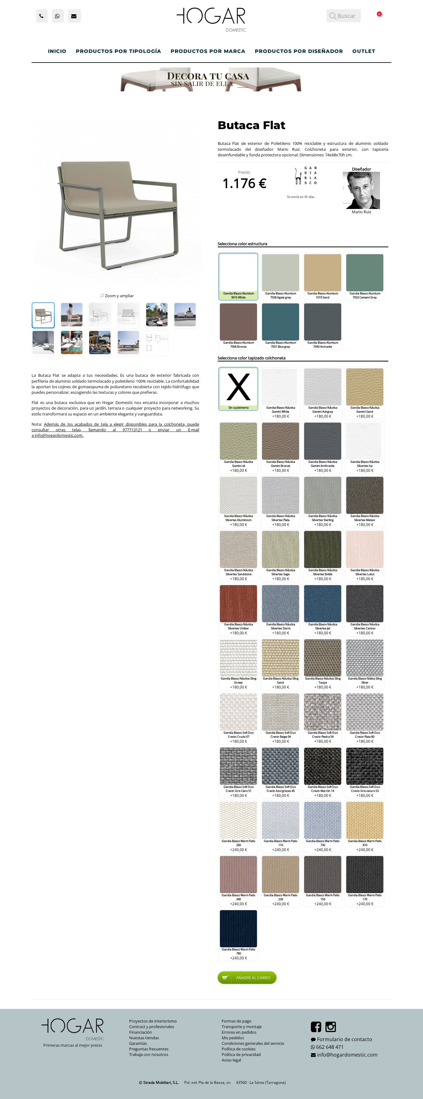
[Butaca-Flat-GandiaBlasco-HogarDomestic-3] (185, 315)
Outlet (363, 51)
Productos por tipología (118, 51)
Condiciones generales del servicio (253, 1043)
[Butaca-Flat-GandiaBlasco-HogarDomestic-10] (128, 315)
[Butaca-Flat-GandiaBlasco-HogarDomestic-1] (43, 315)
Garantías (138, 1043)
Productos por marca (208, 51)
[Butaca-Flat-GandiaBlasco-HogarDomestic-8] (156, 315)
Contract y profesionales (151, 1026)
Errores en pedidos (239, 1032)
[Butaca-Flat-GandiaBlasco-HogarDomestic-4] (128, 343)
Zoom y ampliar (119, 296)
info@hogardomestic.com (58, 435)
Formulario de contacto (344, 1039)
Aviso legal (231, 1060)
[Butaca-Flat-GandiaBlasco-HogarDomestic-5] (43, 343)
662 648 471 (330, 1047)
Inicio (57, 51)
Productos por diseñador (299, 51)
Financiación (140, 1032)
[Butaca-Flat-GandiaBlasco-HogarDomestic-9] (99, 315)
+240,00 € (238, 845)
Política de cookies (238, 1049)
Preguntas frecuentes (148, 1049)
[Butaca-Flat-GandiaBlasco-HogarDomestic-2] (71, 315)
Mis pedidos (233, 1037)
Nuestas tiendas (144, 1037)
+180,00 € (280, 412)
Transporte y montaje (242, 1026)
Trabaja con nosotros (148, 1054)
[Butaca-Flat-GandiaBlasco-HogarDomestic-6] (71, 343)
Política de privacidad (241, 1054)
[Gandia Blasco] (303, 175)
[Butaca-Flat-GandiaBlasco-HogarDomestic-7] (99, 343)
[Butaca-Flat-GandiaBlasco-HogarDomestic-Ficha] (156, 343)
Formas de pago (236, 1021)
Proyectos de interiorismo (153, 1021)
